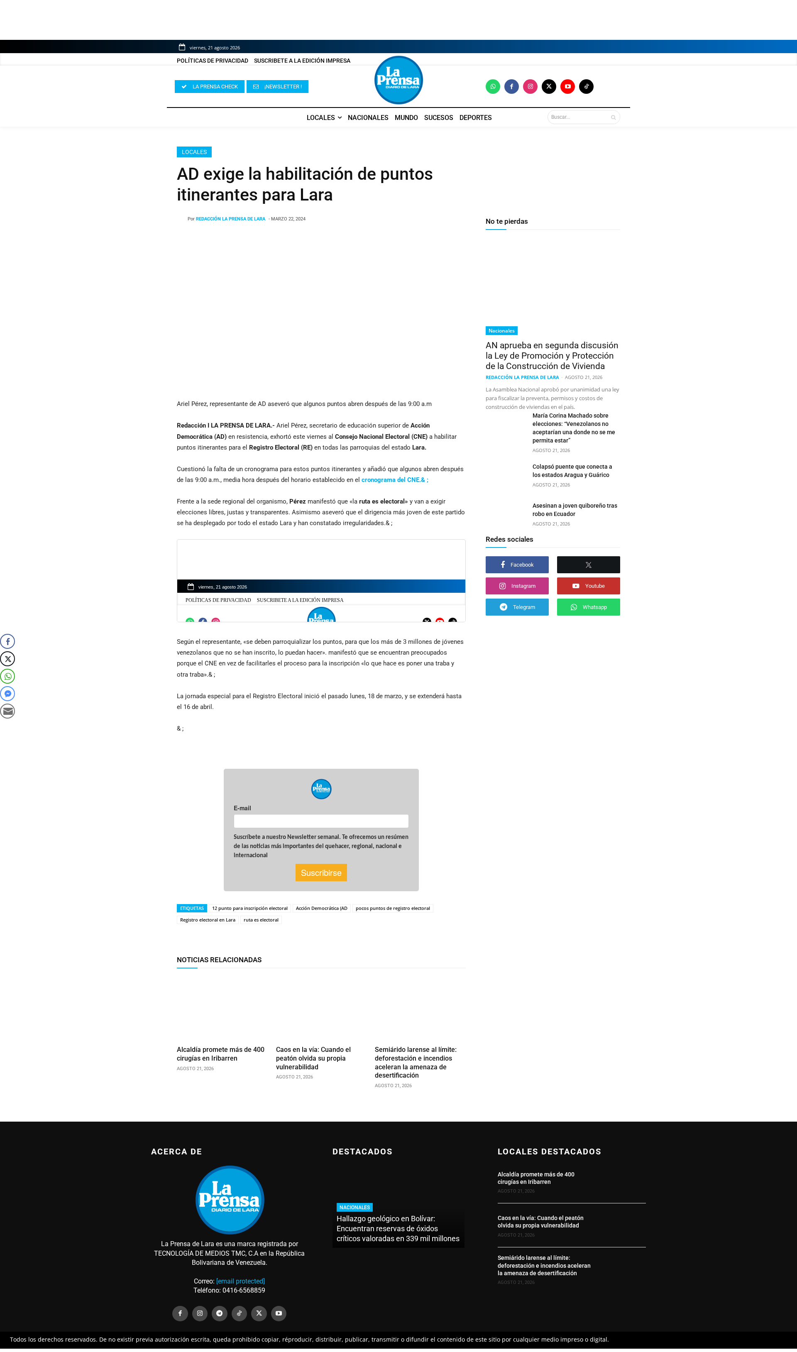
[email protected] (240, 1281)
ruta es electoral (261, 920)
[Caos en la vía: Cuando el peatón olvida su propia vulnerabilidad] (321, 1008)
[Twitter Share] (7, 658)
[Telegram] (219, 1314)
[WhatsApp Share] (7, 676)
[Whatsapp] (493, 86)
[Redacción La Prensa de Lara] (182, 219)
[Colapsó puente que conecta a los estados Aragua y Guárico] (506, 476)
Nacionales (502, 330)
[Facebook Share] (7, 641)
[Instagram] (530, 86)
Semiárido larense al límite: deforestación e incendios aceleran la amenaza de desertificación (544, 1265)
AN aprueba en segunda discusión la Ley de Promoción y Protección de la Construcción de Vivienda (552, 355)
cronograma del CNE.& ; (395, 480)
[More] (388, 240)
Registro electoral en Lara (207, 920)
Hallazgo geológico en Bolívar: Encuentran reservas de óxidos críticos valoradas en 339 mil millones (398, 1228)
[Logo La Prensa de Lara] (398, 80)
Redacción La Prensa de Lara (230, 219)
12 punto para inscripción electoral (250, 908)
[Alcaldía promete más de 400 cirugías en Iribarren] (222, 1008)
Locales (194, 152)
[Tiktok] (586, 86)
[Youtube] (567, 86)
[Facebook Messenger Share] (7, 693)
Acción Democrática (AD (321, 908)
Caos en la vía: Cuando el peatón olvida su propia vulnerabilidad (313, 1058)
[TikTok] (239, 1314)
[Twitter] (549, 86)
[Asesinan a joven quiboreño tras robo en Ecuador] (506, 515)
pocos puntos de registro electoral (393, 908)
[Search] (613, 117)
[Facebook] (511, 86)
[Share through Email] (7, 711)
